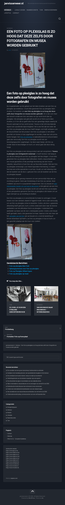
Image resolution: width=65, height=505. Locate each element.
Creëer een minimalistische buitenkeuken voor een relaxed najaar (24, 389)
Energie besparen (50, 10)
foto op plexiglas (26, 137)
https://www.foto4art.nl (12, 465)
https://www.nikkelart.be (12, 462)
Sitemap (9, 436)
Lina (9, 50)
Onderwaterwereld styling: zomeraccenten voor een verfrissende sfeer (26, 394)
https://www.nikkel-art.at (12, 458)
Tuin (41, 10)
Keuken (9, 412)
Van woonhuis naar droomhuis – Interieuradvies (45, 310)
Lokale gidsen (20, 10)
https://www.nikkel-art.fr (12, 460)
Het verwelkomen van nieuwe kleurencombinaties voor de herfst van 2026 (27, 391)
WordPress (32, 498)
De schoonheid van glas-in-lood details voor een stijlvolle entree (24, 381)
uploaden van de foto (16, 216)
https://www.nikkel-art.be (12, 452)
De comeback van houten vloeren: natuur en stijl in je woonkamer (24, 375)
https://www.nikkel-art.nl (12, 454)
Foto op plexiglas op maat (18, 274)
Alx (42, 498)
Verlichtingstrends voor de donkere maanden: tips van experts (23, 378)
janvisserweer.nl (13, 3)
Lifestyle (7, 13)
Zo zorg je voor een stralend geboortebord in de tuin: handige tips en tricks (17, 312)
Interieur (7, 10)
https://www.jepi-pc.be (12, 450)
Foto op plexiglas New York (19, 266)
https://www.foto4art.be (12, 464)
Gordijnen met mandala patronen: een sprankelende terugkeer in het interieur (28, 373)
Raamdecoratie (32, 10)
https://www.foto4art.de (12, 467)
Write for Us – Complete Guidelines (16, 439)
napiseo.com (14, 478)
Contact (16, 13)
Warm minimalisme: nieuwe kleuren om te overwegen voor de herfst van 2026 (28, 383)
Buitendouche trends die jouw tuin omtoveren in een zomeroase (24, 386)
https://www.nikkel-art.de (12, 456)
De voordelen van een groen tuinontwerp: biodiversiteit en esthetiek (25, 370)
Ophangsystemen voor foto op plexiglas (24, 269)
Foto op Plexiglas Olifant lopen (20, 271)
